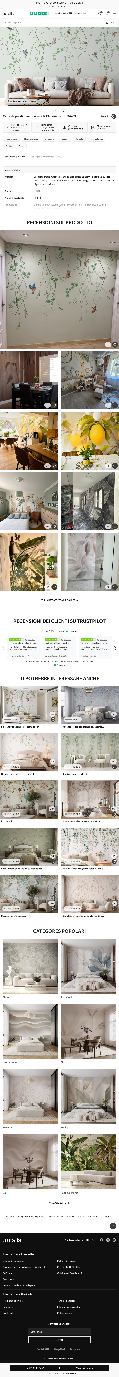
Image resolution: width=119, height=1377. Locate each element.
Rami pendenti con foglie (75, 773)
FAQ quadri (9, 1273)
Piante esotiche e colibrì (13, 915)
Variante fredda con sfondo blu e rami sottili (83, 726)
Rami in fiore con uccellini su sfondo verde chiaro (22, 868)
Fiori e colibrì (8, 821)
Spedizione (8, 1279)
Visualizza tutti (59, 1202)
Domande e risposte (13, 1260)
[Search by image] (107, 22)
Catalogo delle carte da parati (29, 1216)
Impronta (8, 1306)
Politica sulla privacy (13, 1300)
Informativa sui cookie (68, 1306)
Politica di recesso (66, 1260)
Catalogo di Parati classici (70, 1273)
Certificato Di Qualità (68, 1267)
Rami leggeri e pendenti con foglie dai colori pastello (83, 915)
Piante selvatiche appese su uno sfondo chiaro (83, 821)
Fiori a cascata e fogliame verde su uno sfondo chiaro (83, 868)
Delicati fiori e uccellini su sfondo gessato (22, 773)
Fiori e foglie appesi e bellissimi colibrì (20, 726)
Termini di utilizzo (66, 1300)
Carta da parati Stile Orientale (60, 1216)
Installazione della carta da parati (19, 1285)
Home (9, 1216)
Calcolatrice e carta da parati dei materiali (24, 1267)
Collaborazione (65, 1312)
